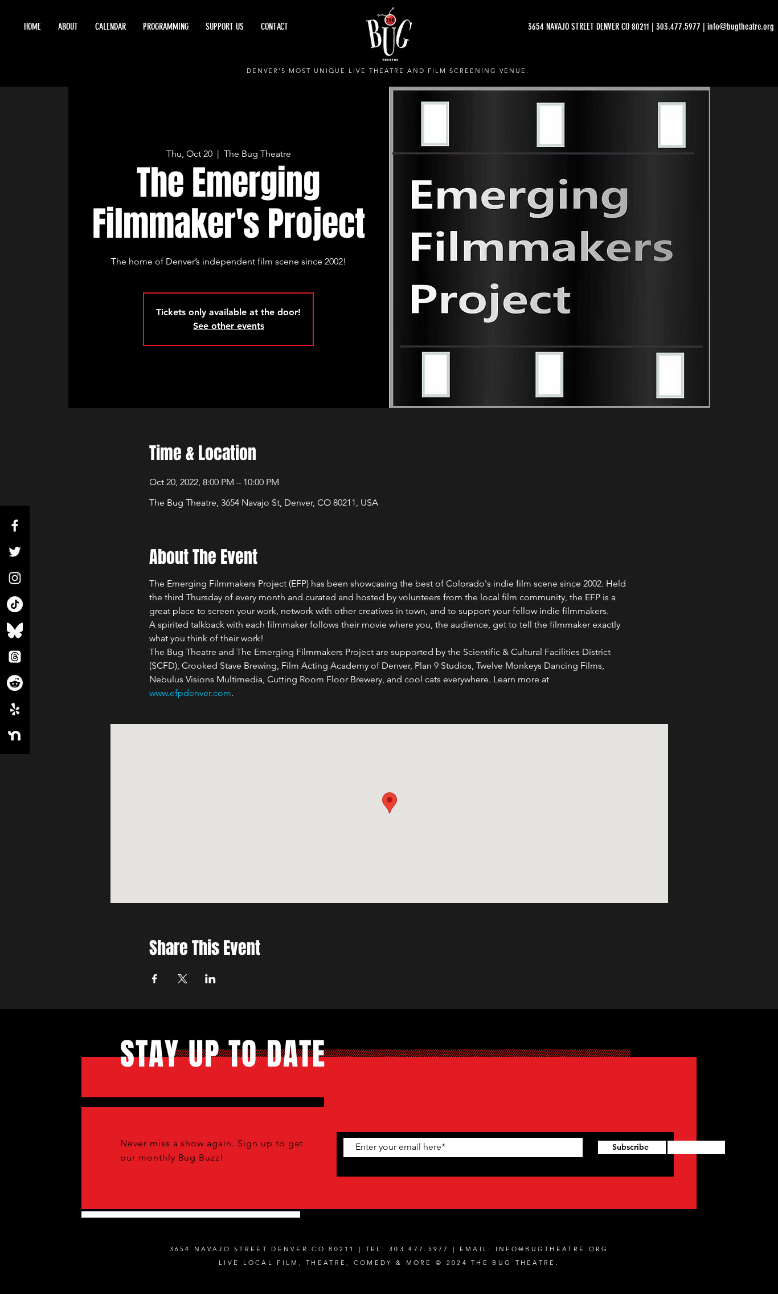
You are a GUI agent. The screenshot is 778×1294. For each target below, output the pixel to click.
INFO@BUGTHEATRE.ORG (552, 1249)
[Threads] (15, 657)
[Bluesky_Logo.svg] (15, 630)
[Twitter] (15, 552)
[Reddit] (15, 683)
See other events (228, 325)
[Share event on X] (182, 978)
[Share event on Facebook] (154, 978)
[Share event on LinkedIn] (210, 978)
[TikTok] (15, 604)
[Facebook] (15, 526)
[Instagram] (15, 578)
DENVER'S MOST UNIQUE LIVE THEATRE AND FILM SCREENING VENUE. (388, 71)
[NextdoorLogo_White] (15, 735)
